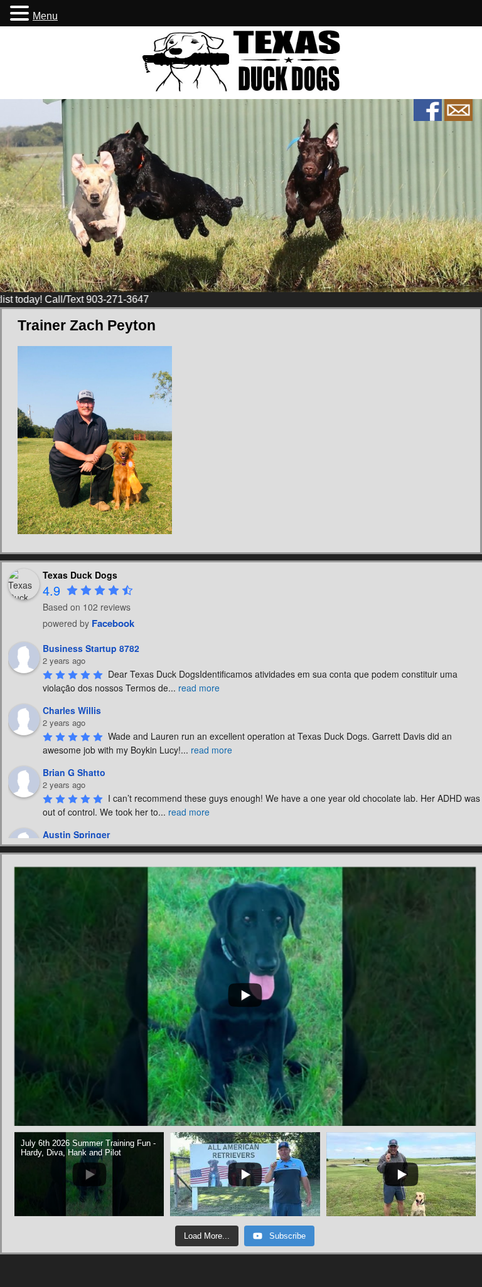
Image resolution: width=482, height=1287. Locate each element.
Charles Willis (72, 710)
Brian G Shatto (74, 772)
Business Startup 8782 (91, 648)
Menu (45, 16)
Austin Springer (76, 834)
